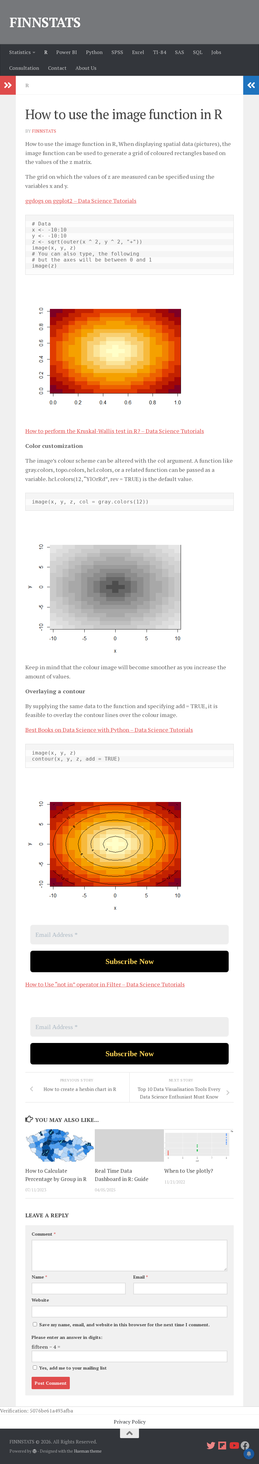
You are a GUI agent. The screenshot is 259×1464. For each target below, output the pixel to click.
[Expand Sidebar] (8, 85)
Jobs (216, 52)
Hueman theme (88, 1451)
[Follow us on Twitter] (211, 1445)
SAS (179, 52)
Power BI (66, 52)
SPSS (117, 52)
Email (140, 1277)
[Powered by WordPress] (35, 1451)
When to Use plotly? (188, 1170)
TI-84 (159, 52)
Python (94, 52)
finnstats (44, 131)
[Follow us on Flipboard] (222, 1445)
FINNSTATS (45, 22)
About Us (85, 67)
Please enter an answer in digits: (67, 1337)
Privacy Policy (130, 1421)
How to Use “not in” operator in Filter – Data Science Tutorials (105, 984)
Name (39, 1277)
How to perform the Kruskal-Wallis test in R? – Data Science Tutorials (114, 431)
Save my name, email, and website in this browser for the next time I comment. (124, 1325)
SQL (197, 52)
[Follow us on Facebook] (245, 1445)
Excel (138, 52)
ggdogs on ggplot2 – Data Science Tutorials (80, 200)
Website (40, 1300)
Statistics (20, 52)
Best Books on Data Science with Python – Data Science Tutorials (109, 729)
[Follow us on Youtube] (233, 1445)
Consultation (24, 67)
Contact (57, 67)
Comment (44, 1234)
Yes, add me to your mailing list (72, 1368)
